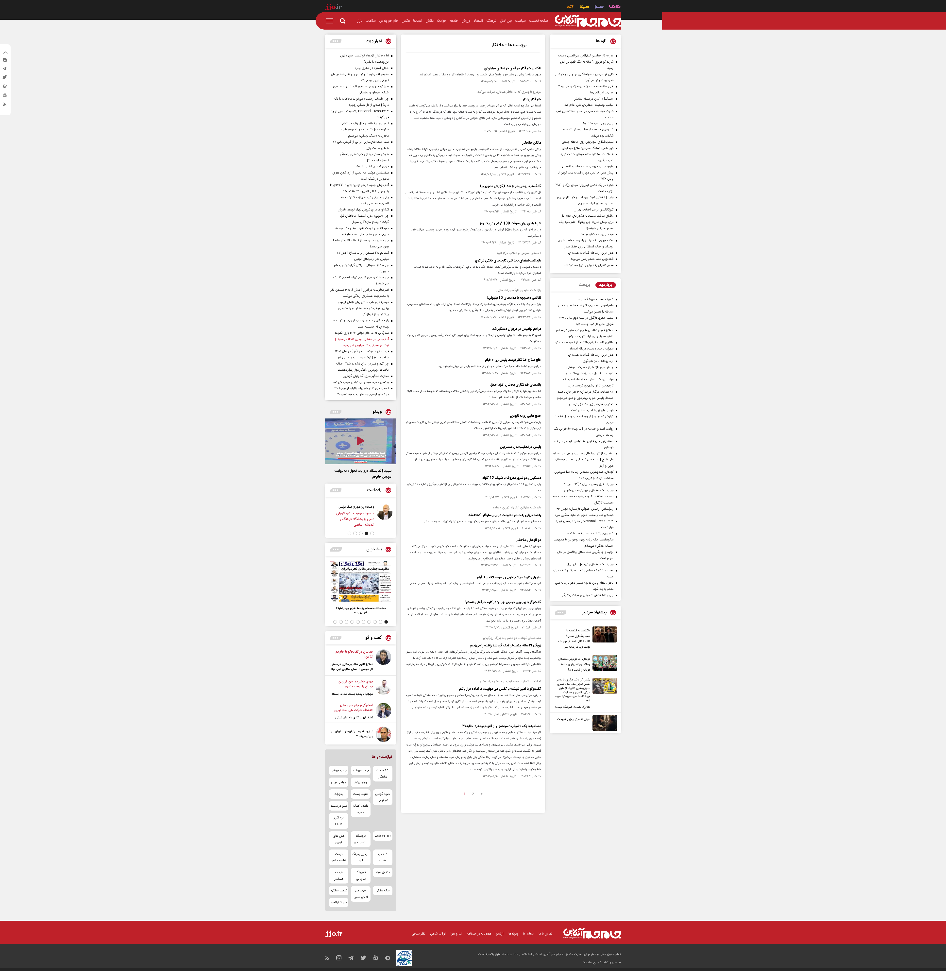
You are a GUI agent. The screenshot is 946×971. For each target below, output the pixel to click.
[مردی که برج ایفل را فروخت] (603, 723)
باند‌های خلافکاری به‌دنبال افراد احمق (515, 385)
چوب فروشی (361, 770)
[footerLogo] (592, 933)
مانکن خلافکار (531, 143)
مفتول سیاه (383, 872)
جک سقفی (382, 890)
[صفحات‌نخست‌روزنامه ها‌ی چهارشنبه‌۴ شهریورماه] (360, 581)
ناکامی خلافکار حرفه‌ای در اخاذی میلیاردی (512, 68)
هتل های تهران (339, 839)
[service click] (570, 7)
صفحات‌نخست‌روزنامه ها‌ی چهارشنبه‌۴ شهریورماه (361, 610)
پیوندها (513, 933)
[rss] (5, 105)
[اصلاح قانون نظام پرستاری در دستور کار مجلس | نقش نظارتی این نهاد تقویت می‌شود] (383, 661)
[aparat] (5, 87)
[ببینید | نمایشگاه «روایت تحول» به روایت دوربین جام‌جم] (360, 441)
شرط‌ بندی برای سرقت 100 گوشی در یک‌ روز (510, 223)
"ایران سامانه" (592, 962)
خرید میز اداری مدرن (361, 894)
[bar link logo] (333, 7)
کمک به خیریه (383, 857)
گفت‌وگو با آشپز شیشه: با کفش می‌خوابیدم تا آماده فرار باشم (500, 689)
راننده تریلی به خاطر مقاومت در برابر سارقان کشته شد (504, 515)
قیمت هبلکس (339, 876)
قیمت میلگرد (338, 890)
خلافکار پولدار (532, 100)
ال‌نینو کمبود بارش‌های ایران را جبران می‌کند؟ (352, 734)
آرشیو (500, 933)
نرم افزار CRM (339, 821)
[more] (560, 612)
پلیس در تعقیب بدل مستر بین (520, 447)
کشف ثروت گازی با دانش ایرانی (354, 717)
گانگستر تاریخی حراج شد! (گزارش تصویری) (510, 186)
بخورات (338, 794)
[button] (372, 533)
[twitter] (5, 78)
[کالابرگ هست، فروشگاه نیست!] (603, 694)
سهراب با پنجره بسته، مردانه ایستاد (352, 694)
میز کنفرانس (339, 902)
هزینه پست (360, 794)
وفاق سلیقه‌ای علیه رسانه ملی (329, 506)
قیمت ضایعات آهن (339, 857)
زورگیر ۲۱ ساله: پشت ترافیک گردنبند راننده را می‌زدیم (505, 646)
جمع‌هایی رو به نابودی (525, 416)
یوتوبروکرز (361, 782)
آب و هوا (456, 933)
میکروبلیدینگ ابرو (360, 857)
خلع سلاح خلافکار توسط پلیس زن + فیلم (513, 360)
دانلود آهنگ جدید (360, 809)
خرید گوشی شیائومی (382, 797)
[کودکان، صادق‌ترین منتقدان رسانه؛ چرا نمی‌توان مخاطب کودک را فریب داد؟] (603, 664)
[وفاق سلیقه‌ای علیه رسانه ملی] (356, 515)
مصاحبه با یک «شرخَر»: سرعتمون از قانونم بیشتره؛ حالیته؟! (501, 726)
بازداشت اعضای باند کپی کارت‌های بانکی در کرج (508, 261)
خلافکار (498, 45)
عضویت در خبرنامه (479, 933)
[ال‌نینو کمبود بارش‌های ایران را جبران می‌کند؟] (383, 734)
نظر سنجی (418, 933)
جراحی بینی (338, 782)
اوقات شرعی (438, 933)
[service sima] (584, 7)
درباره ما (528, 933)
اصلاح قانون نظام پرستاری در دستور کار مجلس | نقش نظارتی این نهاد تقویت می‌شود (352, 669)
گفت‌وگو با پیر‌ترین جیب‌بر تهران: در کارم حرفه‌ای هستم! (503, 602)
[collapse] (5, 53)
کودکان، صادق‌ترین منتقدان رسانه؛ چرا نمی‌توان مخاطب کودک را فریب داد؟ (574, 664)
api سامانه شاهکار (382, 774)
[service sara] (599, 7)
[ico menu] (331, 21)
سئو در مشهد (339, 806)
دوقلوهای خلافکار (528, 540)
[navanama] (615, 7)
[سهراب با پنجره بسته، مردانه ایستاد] (383, 687)
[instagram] (5, 60)
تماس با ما (545, 933)
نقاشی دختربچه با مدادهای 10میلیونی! (514, 298)
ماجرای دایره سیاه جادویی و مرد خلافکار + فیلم (509, 577)
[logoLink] (588, 21)
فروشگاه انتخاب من (360, 839)
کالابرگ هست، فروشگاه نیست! (572, 707)
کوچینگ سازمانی (360, 876)
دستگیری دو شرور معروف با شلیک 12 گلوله (511, 478)
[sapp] (5, 96)
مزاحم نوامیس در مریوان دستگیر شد (516, 329)
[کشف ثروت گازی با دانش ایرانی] (383, 711)
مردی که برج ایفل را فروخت (573, 719)
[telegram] (5, 69)
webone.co (383, 836)
